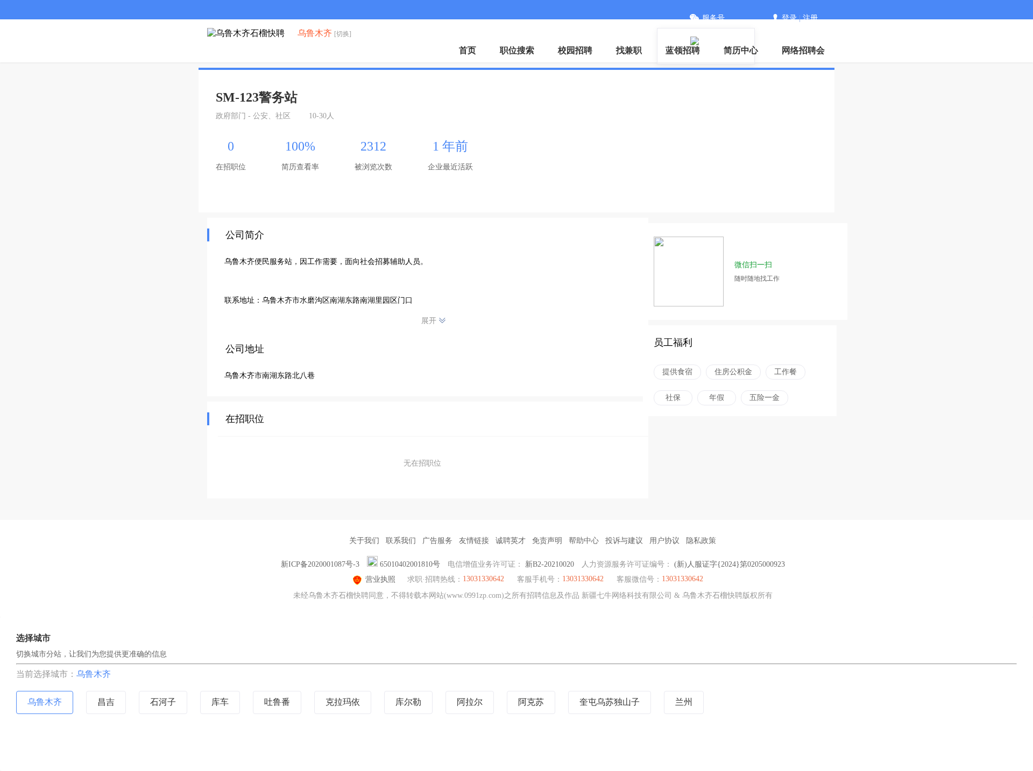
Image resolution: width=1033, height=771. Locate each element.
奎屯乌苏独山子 (609, 701)
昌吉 (106, 701)
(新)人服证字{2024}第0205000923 (729, 564)
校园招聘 (575, 50)
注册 (810, 18)
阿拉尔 (470, 701)
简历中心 (741, 50)
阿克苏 (531, 701)
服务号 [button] (713, 18)
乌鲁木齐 (93, 674)
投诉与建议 (624, 541)
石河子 (163, 701)
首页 (467, 50)
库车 (220, 701)
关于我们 (364, 541)
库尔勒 (408, 701)
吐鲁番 (277, 701)
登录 (789, 18)
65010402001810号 (410, 564)
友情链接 (474, 541)
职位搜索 (517, 50)
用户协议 (664, 541)
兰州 (683, 701)
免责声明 (547, 541)
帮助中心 (584, 541)
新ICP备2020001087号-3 (320, 564)
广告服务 (437, 541)
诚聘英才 (511, 541)
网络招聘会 (803, 50)
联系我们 (401, 541)
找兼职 (629, 50)
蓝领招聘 (683, 50)
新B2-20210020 (549, 564)
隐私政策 (701, 541)
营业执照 (380, 579)
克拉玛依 (343, 701)
